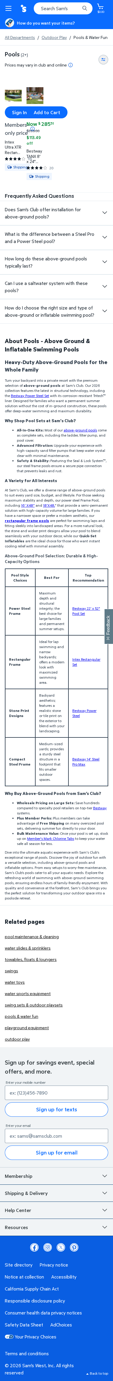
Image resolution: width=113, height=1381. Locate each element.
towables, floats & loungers (31, 959)
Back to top (99, 1373)
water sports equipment (28, 993)
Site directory (19, 1264)
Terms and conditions (27, 1353)
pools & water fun (21, 1016)
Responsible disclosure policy (35, 1300)
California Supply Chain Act (32, 1288)
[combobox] (63, 8)
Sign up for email (56, 1152)
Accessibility (64, 1276)
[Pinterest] (74, 1247)
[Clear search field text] (77, 8)
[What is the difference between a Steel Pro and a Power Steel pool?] (104, 237)
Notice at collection (24, 1276)
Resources (16, 1227)
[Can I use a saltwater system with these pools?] (104, 286)
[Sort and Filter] (103, 59)
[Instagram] (47, 1247)
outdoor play (17, 1039)
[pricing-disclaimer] (70, 65)
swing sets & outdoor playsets (34, 1005)
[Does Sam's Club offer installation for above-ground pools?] (104, 213)
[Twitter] (60, 1247)
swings (11, 971)
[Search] (84, 8)
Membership (18, 1176)
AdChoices (61, 1324)
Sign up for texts (56, 1109)
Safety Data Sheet (24, 1324)
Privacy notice (54, 1264)
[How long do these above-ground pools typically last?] (104, 262)
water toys (15, 982)
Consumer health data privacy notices (43, 1312)
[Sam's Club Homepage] (24, 8)
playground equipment (27, 1027)
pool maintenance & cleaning (32, 936)
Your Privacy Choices (35, 1336)
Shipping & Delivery (26, 1193)
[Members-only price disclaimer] (32, 128)
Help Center (18, 1210)
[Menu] (9, 8)
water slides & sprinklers (28, 948)
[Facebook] (34, 1247)
